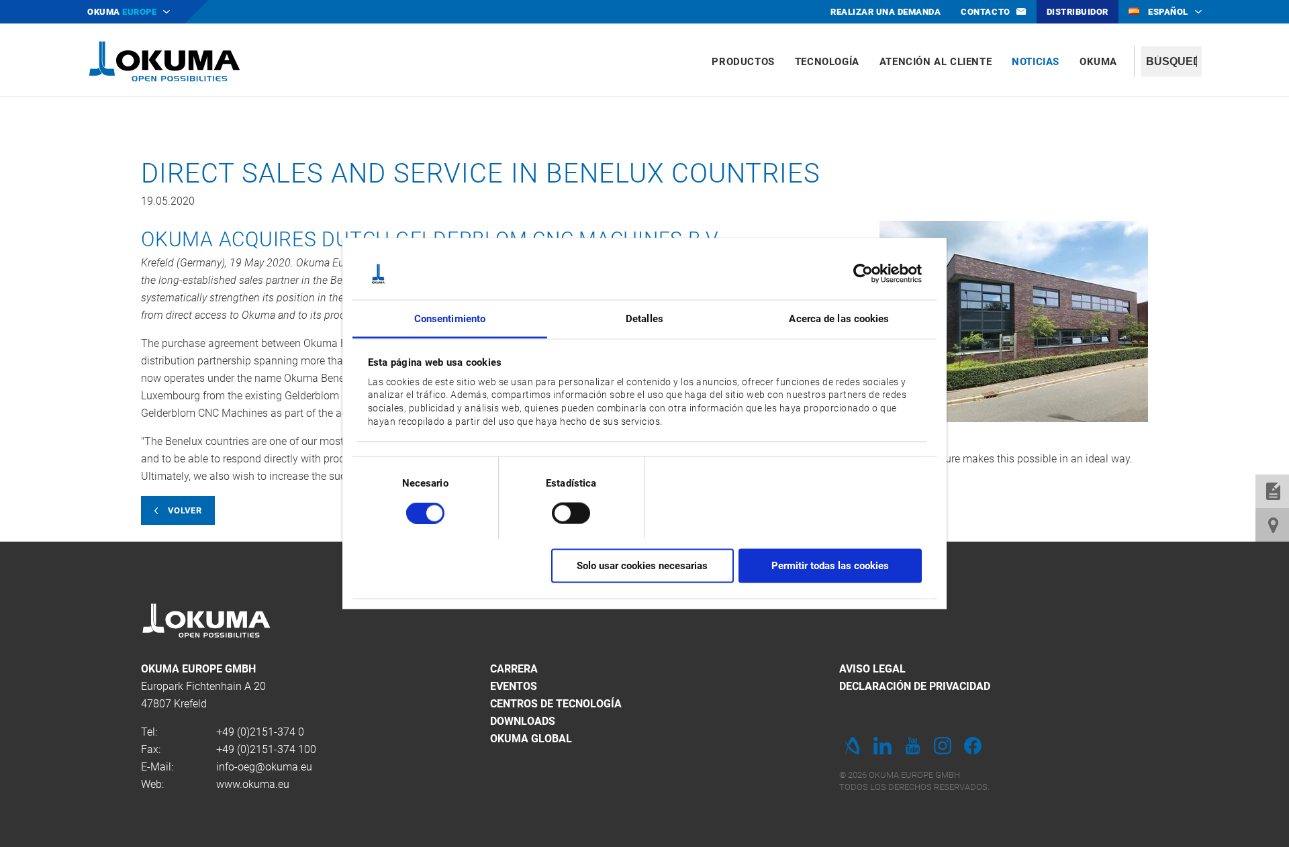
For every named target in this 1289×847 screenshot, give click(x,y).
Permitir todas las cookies (830, 566)
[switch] (560, 511)
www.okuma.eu (252, 784)
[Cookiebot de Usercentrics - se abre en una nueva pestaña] (863, 274)
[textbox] (1171, 61)
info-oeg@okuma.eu (264, 766)
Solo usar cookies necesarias (642, 566)
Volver (184, 510)
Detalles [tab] (644, 318)
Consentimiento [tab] (449, 318)
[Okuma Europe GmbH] (164, 60)
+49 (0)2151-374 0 (260, 732)
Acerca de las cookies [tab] (839, 318)
